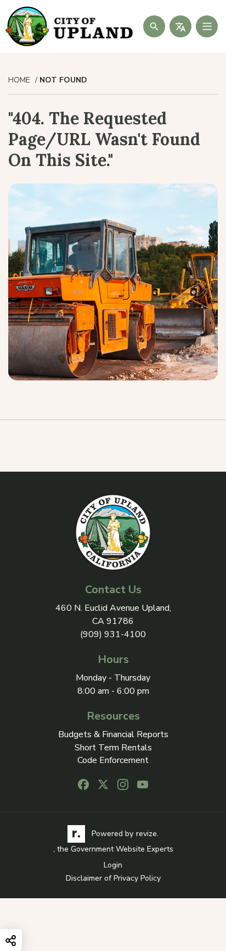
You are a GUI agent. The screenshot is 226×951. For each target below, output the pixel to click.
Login (113, 865)
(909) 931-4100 (113, 634)
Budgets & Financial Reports (113, 734)
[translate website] (180, 26)
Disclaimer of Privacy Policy (113, 878)
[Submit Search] (154, 26)
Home (19, 80)
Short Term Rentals (113, 748)
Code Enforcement (113, 760)
